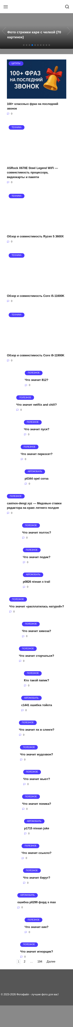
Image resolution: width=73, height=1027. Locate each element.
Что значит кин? (36, 927)
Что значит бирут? (36, 877)
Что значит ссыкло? (36, 853)
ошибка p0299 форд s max (36, 902)
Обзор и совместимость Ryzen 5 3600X (35, 236)
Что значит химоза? (36, 631)
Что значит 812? (36, 380)
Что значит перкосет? (36, 454)
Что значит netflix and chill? (36, 404)
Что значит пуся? (36, 429)
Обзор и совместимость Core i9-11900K (35, 355)
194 (39, 961)
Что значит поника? (36, 803)
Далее (51, 961)
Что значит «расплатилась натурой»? (36, 606)
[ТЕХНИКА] (36, 160)
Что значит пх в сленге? (36, 729)
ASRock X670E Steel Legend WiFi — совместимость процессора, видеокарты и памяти (32, 172)
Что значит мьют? (36, 779)
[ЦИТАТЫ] (36, 96)
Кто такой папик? (36, 680)
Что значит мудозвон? (36, 754)
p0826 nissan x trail (36, 581)
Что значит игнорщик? (36, 951)
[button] (23, 45)
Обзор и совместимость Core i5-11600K (35, 296)
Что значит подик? (36, 557)
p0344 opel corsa (36, 478)
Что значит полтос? (36, 532)
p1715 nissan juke (36, 828)
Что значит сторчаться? (36, 655)
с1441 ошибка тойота (36, 705)
